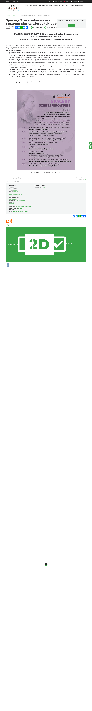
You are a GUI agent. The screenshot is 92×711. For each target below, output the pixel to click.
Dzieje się (49, 5)
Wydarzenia (12, 203)
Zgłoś (84, 177)
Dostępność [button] (58, 1)
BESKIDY (8, 1)
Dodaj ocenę (25, 178)
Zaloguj (81, 1)
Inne (44, 187)
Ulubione (75, 1)
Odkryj (35, 5)
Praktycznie (57, 5)
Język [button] (67, 1)
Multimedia (66, 5)
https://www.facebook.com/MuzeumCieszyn (36, 82)
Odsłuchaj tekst (38, 27)
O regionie (28, 5)
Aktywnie (42, 5)
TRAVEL (14, 1)
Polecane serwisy (77, 5)
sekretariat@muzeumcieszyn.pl (21, 211)
